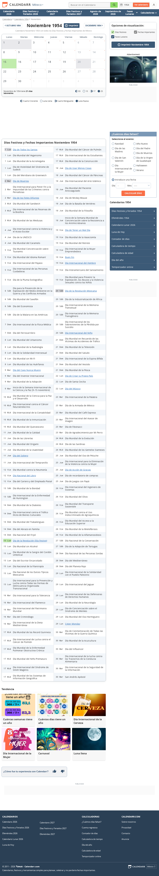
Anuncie (125, 839)
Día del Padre (143, 148)
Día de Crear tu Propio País (79, 375)
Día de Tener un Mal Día (77, 230)
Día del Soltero (20, 455)
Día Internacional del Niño (78, 332)
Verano (140, 170)
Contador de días (120, 238)
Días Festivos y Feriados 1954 (127, 210)
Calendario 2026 (9, 12)
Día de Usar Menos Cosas (78, 168)
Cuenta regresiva (89, 827)
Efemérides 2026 (9, 833)
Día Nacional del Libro (24, 475)
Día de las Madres (120, 150)
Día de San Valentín (120, 159)
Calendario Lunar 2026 (123, 224)
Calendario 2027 (52, 12)
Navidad (119, 143)
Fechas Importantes (146, 32)
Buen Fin (69, 257)
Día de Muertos (21, 181)
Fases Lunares (121, 37)
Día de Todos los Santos (25, 149)
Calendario (7, 19)
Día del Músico (72, 388)
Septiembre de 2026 (113, 12)
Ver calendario (141, 4)
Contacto (126, 833)
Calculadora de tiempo (123, 246)
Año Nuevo (142, 143)
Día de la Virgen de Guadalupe (144, 159)
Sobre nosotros (129, 821)
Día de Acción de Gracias (78, 469)
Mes (129, 185)
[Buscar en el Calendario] (114, 5)
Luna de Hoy (118, 231)
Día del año (117, 260)
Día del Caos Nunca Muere (27, 370)
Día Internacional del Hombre (80, 262)
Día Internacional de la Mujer (123, 168)
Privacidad (126, 827)
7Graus (19, 866)
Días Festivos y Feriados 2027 (74, 12)
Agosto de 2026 (95, 12)
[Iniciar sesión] (154, 5)
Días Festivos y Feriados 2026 (31, 12)
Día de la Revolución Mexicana (81, 290)
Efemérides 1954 (120, 217)
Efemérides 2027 (47, 834)
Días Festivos (120, 32)
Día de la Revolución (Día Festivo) (30, 540)
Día (114, 185)
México (37, 5)
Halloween (141, 165)
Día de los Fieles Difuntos (26, 197)
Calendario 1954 (21, 19)
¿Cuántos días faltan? (125, 134)
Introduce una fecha (125, 179)
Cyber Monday (72, 623)
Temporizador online (122, 267)
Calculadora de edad (122, 253)
